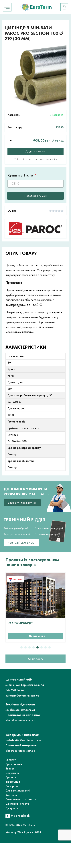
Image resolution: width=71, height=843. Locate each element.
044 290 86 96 (14, 690)
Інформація (12, 782)
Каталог (10, 759)
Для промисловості (17, 790)
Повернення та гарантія (20, 799)
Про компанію (14, 764)
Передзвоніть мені (35, 196)
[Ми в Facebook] (7, 816)
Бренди (10, 768)
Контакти (11, 795)
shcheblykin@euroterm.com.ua (23, 740)
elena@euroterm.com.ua (20, 720)
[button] (21, 647)
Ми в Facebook (20, 816)
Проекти (10, 777)
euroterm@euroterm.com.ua (22, 695)
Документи (12, 773)
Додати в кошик (35, 151)
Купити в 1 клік (21, 175)
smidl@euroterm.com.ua (20, 710)
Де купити (11, 808)
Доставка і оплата (17, 804)
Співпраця (11, 786)
